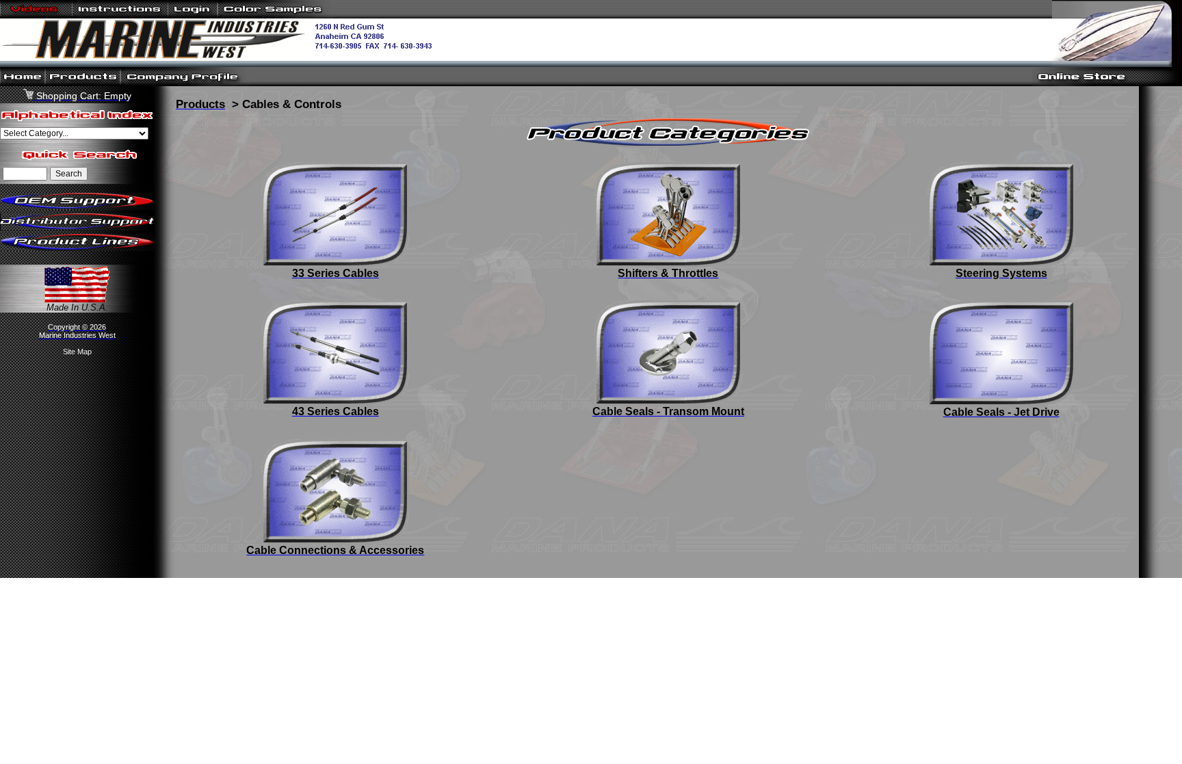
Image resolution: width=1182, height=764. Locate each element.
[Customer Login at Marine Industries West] (193, 15)
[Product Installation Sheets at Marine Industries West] (120, 15)
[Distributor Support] (77, 227)
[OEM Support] (77, 207)
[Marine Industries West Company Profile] (185, 83)
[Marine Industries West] (221, 58)
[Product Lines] (77, 248)
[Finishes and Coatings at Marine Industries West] (275, 15)
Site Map (77, 351)
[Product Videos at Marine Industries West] (36, 15)
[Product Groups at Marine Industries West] (82, 83)
